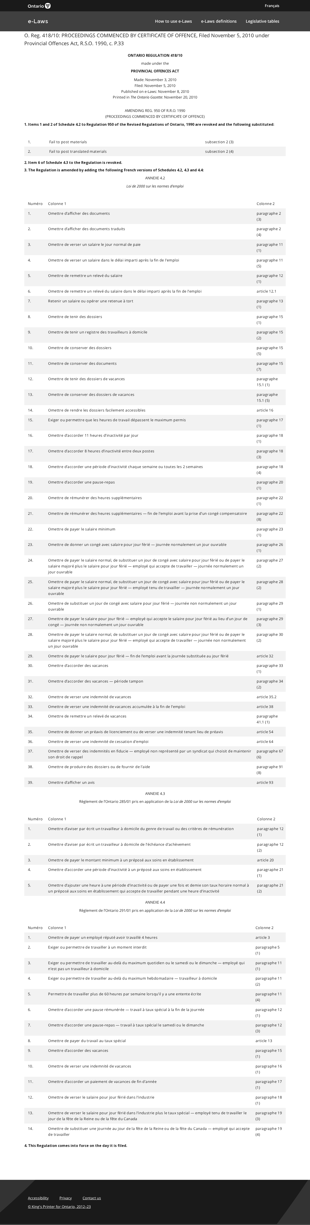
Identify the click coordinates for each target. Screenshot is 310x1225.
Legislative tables (262, 21)
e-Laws (38, 21)
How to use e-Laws (173, 21)
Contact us (92, 1197)
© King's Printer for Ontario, (59, 1206)
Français (272, 5)
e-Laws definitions (219, 21)
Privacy (65, 1197)
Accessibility (38, 1197)
